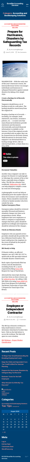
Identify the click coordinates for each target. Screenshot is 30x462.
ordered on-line (9, 279)
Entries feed (6, 444)
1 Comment (22, 319)
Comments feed (7, 446)
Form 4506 (19, 269)
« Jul (4, 432)
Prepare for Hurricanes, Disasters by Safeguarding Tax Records (15, 38)
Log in (4, 441)
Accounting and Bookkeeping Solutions (15, 24)
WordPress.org (7, 449)
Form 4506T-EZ (21, 281)
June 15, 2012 (10, 52)
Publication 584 (15, 184)
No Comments (22, 52)
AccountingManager (17, 49)
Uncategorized (15, 406)
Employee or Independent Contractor (15, 309)
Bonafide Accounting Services (15, 4)
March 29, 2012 (10, 319)
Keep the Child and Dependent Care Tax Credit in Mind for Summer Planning (14, 364)
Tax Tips (15, 27)
